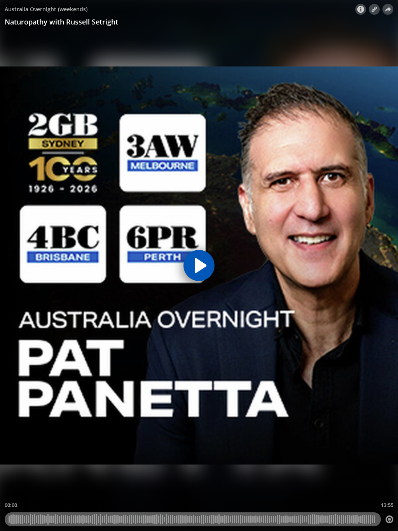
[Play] (199, 265)
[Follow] (374, 9)
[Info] (360, 9)
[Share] (387, 9)
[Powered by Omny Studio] (389, 519)
